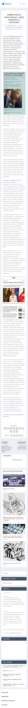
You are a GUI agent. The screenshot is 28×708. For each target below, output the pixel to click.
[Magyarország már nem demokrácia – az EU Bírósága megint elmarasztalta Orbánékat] (14, 504)
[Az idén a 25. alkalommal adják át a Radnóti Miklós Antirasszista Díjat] (14, 529)
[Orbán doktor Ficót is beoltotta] (14, 551)
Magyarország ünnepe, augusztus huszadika (12, 675)
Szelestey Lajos (11, 25)
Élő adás (7, 583)
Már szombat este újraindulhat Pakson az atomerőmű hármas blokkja (14, 666)
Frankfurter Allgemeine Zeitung (12, 180)
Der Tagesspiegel (9, 319)
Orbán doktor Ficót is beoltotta (12, 563)
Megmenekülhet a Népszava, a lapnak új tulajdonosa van (13, 684)
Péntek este (6, 670)
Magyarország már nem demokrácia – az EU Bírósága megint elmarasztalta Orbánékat (13, 519)
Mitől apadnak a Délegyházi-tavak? (12, 679)
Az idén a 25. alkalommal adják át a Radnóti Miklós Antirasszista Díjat (13, 536)
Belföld (7, 27)
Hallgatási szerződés (9, 488)
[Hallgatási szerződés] (14, 480)
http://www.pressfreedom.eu (14, 633)
